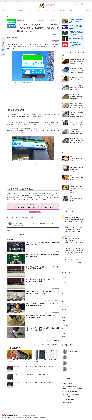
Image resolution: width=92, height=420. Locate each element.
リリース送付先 (66, 396)
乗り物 (64, 309)
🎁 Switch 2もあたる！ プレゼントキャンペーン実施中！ (10, 1)
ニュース (12, 10)
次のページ (36, 212)
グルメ (37, 10)
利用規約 (89, 411)
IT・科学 (65, 277)
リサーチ (79, 10)
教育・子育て (66, 331)
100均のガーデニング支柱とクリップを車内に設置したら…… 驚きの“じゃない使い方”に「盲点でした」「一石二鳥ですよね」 (77, 107)
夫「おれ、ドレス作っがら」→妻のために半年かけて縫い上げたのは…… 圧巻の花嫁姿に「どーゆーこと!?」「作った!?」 (76, 81)
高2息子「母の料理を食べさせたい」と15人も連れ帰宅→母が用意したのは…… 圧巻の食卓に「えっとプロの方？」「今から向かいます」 (77, 63)
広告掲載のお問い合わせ (68, 399)
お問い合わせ (19, 417)
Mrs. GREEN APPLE (72, 351)
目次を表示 (56, 41)
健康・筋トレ (66, 314)
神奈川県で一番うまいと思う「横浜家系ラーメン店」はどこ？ (76, 188)
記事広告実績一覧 (66, 402)
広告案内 (14, 417)
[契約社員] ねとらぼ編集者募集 (69, 391)
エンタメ (21, 10)
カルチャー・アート (68, 285)
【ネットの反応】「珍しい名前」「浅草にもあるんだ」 (33, 207)
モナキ (69, 368)
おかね (64, 282)
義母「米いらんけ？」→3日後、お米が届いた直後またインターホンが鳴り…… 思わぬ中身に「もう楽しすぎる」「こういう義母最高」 (76, 98)
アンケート (65, 152)
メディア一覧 (4, 417)
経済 (64, 333)
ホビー (64, 304)
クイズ (29, 10)
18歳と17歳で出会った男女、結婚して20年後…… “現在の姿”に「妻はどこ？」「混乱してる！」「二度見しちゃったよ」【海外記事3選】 (77, 124)
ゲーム (64, 293)
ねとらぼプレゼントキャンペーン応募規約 (72, 388)
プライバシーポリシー (26, 417)
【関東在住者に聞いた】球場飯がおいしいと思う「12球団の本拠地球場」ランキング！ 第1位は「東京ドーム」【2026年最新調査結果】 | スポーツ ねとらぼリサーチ (74, 221)
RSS (33, 417)
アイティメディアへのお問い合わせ (70, 394)
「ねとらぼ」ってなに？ (68, 383)
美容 (64, 336)
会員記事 (88, 10)
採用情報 (40, 417)
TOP (4, 10)
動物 (71, 10)
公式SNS (9, 417)
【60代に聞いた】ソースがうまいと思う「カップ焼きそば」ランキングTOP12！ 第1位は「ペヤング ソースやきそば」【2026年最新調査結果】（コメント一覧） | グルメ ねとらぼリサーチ (74, 242)
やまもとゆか (56, 34)
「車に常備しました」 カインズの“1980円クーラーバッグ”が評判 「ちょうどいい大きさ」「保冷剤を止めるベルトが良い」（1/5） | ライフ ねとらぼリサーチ (74, 252)
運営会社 (36, 417)
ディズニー (65, 296)
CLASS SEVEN (71, 363)
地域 (46, 10)
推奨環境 (44, 417)
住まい (54, 10)
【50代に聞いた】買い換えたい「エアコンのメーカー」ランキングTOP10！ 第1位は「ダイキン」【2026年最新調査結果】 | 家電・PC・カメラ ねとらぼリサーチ (74, 262)
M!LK (69, 357)
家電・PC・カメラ (67, 322)
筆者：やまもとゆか (17, 221)
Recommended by (50, 340)
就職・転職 (65, 325)
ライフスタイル (20, 20)
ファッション (66, 301)
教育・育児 (62, 10)
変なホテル (12, 128)
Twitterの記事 (22, 234)
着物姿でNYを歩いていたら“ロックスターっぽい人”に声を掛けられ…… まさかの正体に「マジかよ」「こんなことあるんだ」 (76, 142)
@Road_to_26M (30, 114)
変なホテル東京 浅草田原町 (31, 193)
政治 (64, 328)
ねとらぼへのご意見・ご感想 (69, 386)
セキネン (26, 160)
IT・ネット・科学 (13, 234)
